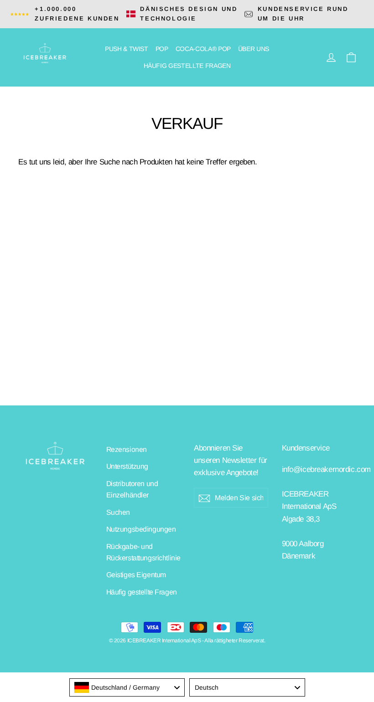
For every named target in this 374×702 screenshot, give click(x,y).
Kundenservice (306, 448)
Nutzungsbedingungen (141, 529)
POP (162, 48)
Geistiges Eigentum (136, 575)
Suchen (118, 512)
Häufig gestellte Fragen (187, 65)
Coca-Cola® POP (203, 48)
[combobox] (127, 687)
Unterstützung (127, 466)
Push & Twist (126, 48)
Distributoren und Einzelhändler (132, 489)
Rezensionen (126, 449)
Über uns (253, 48)
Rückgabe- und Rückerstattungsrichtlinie (143, 552)
